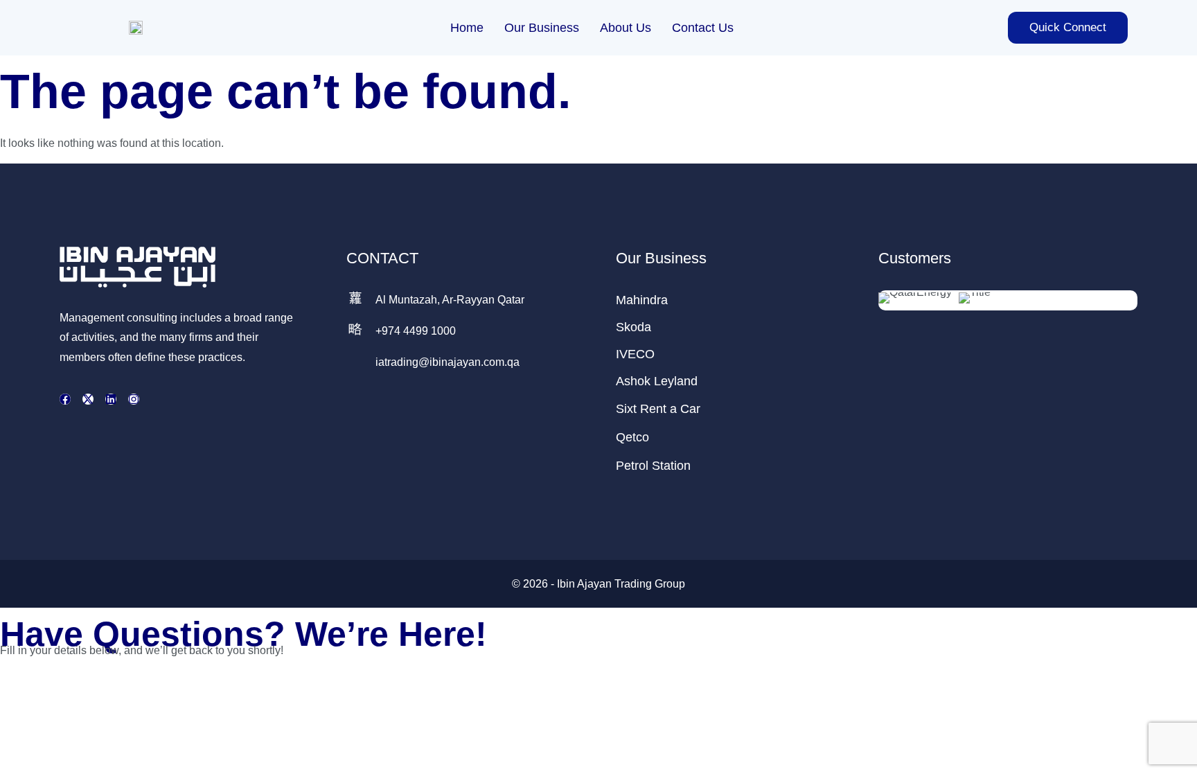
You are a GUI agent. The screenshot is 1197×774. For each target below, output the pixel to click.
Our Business (541, 28)
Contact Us (703, 28)
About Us (625, 28)
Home (467, 28)
